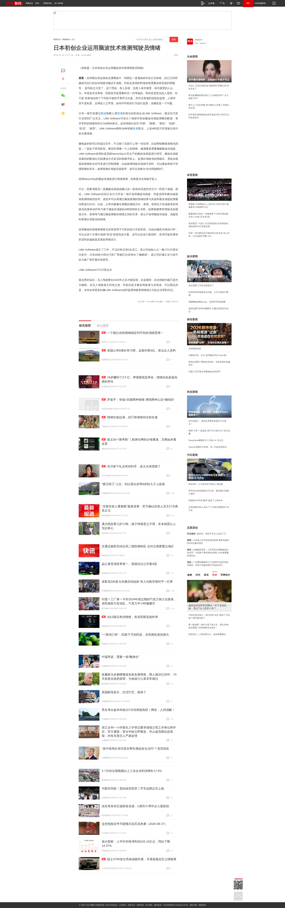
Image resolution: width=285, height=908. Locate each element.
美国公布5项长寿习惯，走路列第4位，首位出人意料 (141, 350)
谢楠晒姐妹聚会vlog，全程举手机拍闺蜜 (207, 302)
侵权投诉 (202, 905)
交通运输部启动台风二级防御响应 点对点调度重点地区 (138, 546)
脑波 (103, 113)
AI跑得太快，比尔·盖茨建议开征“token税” (208, 355)
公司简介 (122, 905)
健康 (189, 575)
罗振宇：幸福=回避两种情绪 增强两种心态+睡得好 (140, 399)
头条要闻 (192, 56)
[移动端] (203, 3)
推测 (135, 128)
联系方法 (131, 905)
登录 (248, 3)
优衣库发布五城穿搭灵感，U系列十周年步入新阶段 (135, 806)
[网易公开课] (212, 3)
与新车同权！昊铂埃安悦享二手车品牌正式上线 (133, 788)
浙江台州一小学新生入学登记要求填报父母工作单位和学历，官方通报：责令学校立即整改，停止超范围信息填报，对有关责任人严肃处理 (139, 731)
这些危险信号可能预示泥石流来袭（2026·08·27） (134, 823)
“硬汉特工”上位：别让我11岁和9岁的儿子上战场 (133, 484)
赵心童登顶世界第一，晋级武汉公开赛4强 (129, 564)
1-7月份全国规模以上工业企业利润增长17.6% (132, 770)
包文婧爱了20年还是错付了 (201, 285)
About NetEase (111, 905)
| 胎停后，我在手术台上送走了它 (206, 533)
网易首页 (29, 3)
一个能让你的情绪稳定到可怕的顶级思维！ (135, 332)
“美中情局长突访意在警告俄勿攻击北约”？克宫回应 (135, 748)
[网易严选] (222, 3)
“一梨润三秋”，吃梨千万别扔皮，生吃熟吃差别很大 (135, 634)
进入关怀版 (58, 3)
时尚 (198, 575)
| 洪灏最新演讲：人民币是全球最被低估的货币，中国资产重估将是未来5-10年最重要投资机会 (208, 552)
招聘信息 (140, 905)
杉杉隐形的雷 (195, 348)
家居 (206, 575)
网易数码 (66, 39)
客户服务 (149, 905)
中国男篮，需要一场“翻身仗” (120, 656)
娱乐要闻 (192, 256)
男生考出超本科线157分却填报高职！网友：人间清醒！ (138, 709)
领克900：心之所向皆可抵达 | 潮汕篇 (206, 484)
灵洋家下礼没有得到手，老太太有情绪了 (134, 466)
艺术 (214, 575)
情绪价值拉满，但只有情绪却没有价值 (132, 417)
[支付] (231, 3)
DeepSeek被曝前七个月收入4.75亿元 (206, 440)
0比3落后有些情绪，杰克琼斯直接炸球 (132, 617)
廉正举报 (193, 905)
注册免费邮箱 (260, 3)
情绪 (120, 113)
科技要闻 (192, 391)
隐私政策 (157, 905)
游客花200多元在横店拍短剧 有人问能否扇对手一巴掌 (137, 581)
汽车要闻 (192, 454)
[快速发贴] (63, 70)
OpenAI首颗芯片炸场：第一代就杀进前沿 (208, 447)
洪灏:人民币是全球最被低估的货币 (204, 371)
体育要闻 (192, 175)
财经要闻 (192, 319)
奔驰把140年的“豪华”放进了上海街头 (206, 500)
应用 (37, 3)
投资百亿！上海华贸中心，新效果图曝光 (207, 634)
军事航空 (225, 575)
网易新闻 (198, 40)
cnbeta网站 (86, 55)
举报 (176, 55)
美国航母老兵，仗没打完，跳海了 (124, 692)
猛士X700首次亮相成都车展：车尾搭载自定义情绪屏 (141, 859)
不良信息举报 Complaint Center (175, 905)
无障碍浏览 (47, 3)
